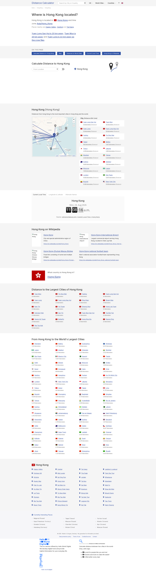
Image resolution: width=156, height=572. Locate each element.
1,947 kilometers (113, 144)
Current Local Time (93, 53)
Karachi (84, 356)
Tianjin (108, 356)
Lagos (108, 168)
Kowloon (84, 489)
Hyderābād (86, 400)
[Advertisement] (101, 30)
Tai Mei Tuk (110, 313)
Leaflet (57, 155)
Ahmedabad (62, 407)
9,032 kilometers (113, 171)
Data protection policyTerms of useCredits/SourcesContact (78, 536)
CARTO (74, 155)
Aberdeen (108, 481)
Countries (111, 3)
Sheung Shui (86, 306)
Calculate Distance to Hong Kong (43, 53)
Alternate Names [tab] (71, 194)
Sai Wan (84, 485)
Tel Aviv (102, 518)
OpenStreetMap (63, 155)
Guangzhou (86, 344)
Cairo (84, 369)
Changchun (38, 432)
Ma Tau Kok (38, 501)
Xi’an (107, 369)
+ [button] (73, 119)
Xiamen (60, 438)
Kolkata (36, 438)
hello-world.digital (46, 569)
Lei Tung (36, 493)
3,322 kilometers (90, 157)
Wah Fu (107, 485)
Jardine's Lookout (111, 469)
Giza (107, 445)
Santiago (109, 426)
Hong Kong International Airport (105, 235)
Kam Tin (37, 306)
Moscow (86, 168)
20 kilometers (90, 124)
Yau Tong (108, 501)
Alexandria (38, 419)
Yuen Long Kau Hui (112, 129)
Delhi (36, 363)
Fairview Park (39, 313)
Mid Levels (61, 473)
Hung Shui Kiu (86, 319)
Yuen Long (86, 129)
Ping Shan (85, 300)
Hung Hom (61, 481)
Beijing (108, 142)
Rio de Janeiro (110, 400)
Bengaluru (109, 382)
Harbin (60, 419)
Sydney (85, 162)
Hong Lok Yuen (111, 306)
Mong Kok (84, 493)
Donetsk (39, 524)
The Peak (84, 473)
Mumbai (86, 155)
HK (90, 3)
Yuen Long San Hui (89, 122)
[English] (122, 3)
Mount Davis (109, 493)
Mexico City (62, 356)
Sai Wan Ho (61, 485)
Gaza (42, 521)
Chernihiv (71, 524)
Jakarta (108, 148)
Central (60, 27)
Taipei (85, 142)
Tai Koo (83, 481)
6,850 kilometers (91, 164)
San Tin (60, 313)
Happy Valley (51, 27)
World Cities (99, 3)
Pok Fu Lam (38, 485)
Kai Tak (83, 505)
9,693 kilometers (91, 177)
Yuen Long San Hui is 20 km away (47, 33)
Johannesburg (63, 413)
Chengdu (85, 350)
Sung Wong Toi (62, 505)
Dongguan (61, 369)
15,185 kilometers (91, 184)
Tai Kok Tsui (85, 497)
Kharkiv (102, 521)
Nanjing (37, 375)
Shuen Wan (109, 300)
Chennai (108, 432)
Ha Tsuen (61, 306)
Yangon (108, 438)
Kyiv (101, 524)
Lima (107, 388)
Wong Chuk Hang (63, 489)
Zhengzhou (86, 451)
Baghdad (85, 394)
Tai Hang (70, 27)
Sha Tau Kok (38, 325)
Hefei (36, 426)
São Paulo (109, 175)
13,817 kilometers (113, 177)
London (85, 175)
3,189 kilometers (113, 151)
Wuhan (60, 363)
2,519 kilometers (90, 151)
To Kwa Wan (61, 493)
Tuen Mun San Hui (88, 313)
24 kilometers (90, 138)
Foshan (84, 375)
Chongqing (62, 394)
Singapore (37, 413)
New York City (111, 181)
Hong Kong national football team (93, 251)
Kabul (36, 445)
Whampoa (108, 477)
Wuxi (83, 445)
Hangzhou (61, 375)
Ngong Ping (110, 319)
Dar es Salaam (87, 413)
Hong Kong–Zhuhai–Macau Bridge (58, 251)
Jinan (36, 451)
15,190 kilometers (113, 184)
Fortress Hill (38, 473)
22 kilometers (90, 131)
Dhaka (108, 363)
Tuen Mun (109, 122)
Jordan (83, 477)
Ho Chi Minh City (111, 375)
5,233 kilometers (113, 157)
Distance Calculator (43, 2)
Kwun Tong (37, 505)
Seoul (36, 369)
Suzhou (36, 407)
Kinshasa (109, 344)
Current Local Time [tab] (39, 194)
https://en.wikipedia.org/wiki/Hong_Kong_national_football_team (99, 260)
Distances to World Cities (74, 53)
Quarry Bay (37, 481)
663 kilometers (90, 144)
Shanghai (37, 344)
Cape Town (62, 432)
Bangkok (109, 419)
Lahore (108, 407)
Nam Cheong (109, 505)
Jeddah (84, 432)
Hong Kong (62, 20)
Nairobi (60, 445)
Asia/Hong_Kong (44, 23)
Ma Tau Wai (61, 497)
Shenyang (61, 400)
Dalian (84, 426)
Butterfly (61, 319)
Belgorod (39, 518)
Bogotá (85, 181)
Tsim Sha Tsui (109, 473)
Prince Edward (62, 501)
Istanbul (108, 162)
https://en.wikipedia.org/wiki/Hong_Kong (56, 244)
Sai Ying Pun (61, 477)
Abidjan (84, 407)
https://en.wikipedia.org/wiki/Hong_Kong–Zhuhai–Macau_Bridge (59, 260)
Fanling (85, 135)
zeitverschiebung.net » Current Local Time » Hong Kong (81, 217)
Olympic (36, 497)
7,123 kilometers (113, 164)
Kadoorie (108, 497)
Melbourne (61, 426)
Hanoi (60, 388)
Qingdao (109, 394)
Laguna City (85, 501)
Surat (83, 438)
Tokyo (85, 148)
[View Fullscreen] (74, 125)
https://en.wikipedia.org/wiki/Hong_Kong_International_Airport (107, 244)
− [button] (73, 122)
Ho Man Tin (38, 489)
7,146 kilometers (90, 171)
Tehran (108, 155)
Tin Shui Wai (110, 135)
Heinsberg (40, 527)
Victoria (36, 477)
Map (60, 53)
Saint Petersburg (111, 413)
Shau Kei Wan (109, 489)
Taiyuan (61, 451)
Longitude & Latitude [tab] (56, 194)
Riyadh (108, 451)
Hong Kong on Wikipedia (111, 53)
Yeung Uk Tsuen (40, 319)
